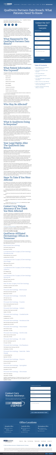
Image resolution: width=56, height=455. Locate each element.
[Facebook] (39, 445)
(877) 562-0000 (49, 4)
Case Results (43, 441)
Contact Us (49, 441)
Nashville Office (25, 426)
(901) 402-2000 (8, 432)
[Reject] (54, 453)
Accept (47, 453)
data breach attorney (15, 202)
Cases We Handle (16, 4)
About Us (29, 4)
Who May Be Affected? (39, 73)
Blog (34, 4)
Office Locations (23, 4)
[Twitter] (46, 445)
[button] (20, 4)
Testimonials (37, 441)
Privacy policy (51, 453)
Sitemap (26, 445)
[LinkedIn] (50, 445)
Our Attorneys (30, 441)
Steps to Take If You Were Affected (42, 81)
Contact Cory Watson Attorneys (10, 226)
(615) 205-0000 (25, 432)
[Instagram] (43, 445)
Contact (37, 4)
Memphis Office (9, 426)
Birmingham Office (43, 426)
